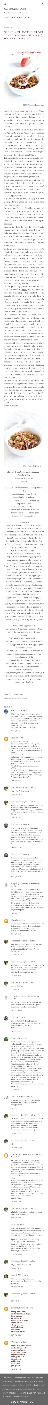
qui (42, 208)
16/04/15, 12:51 (16, 1201)
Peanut (14, 1038)
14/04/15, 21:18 (16, 913)
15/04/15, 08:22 (16, 1010)
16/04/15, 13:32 (16, 1218)
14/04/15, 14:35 (16, 731)
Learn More (19, 1401)
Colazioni (12, 698)
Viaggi (20, 17)
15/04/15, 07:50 (16, 955)
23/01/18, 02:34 (16, 1335)
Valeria (14, 1017)
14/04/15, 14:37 (16, 780)
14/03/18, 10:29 (16, 1369)
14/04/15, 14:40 (16, 795)
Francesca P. (16, 824)
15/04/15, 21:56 (16, 1108)
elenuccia (15, 710)
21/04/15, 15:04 (16, 1301)
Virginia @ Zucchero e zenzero (24, 884)
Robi (13, 738)
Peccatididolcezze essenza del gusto (27, 1154)
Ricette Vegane (21, 698)
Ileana (13, 1225)
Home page (9, 17)
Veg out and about (15, 8)
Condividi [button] (7, 695)
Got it (34, 1401)
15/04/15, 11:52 (16, 1031)
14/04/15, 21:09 (16, 847)
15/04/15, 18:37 (16, 1089)
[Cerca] (42, 3)
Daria (13, 920)
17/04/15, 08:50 (16, 1254)
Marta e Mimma (18, 1096)
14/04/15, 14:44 (16, 818)
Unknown (15, 1342)
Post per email (17, 695)
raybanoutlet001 (18, 1308)
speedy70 (15, 1275)
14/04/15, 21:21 (16, 934)
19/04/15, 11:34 (16, 1268)
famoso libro (36, 114)
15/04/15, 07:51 (16, 975)
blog (20, 293)
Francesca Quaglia (19, 787)
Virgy (41, 111)
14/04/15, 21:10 (16, 877)
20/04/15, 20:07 (17, 1287)
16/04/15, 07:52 (16, 1133)
